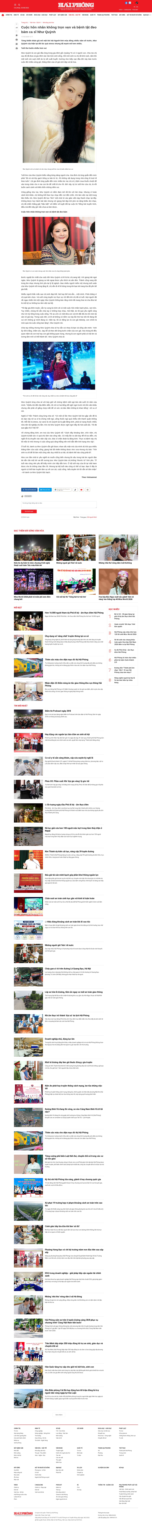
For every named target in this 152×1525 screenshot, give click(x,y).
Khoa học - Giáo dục (40, 15)
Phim (15, 1499)
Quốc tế (92, 15)
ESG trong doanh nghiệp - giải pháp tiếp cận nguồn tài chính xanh (73, 1274)
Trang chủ (24, 22)
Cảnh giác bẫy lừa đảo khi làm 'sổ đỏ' (62, 1226)
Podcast (135, 9)
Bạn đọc (146, 15)
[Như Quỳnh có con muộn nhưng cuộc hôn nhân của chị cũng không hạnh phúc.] (59, 241)
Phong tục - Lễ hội (40, 1470)
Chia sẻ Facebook (30, 489)
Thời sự (58, 1490)
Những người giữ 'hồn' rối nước (69, 563)
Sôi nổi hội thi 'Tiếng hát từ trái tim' (71, 597)
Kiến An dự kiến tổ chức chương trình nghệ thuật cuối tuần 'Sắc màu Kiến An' (32, 564)
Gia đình (16, 1470)
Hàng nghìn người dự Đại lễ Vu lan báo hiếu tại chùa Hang (124, 680)
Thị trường (38, 1435)
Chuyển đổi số (102, 1438)
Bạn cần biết (122, 1503)
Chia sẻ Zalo (46, 489)
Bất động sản (62, 15)
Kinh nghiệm (80, 1475)
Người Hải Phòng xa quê (42, 1477)
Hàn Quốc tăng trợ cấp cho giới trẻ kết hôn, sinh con (69, 1367)
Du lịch (79, 1467)
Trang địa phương (103, 15)
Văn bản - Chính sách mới (126, 1489)
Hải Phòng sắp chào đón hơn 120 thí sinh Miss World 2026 (125, 633)
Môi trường (59, 1435)
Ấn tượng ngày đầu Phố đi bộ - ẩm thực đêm (68, 804)
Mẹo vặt (16, 1479)
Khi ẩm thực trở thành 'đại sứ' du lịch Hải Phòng (67, 1015)
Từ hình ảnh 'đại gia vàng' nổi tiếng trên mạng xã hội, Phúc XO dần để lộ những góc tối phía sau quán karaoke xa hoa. (74, 786)
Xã (99, 1450)
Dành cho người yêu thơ (63, 1453)
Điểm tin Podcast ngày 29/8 (58, 711)
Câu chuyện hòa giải (125, 1496)
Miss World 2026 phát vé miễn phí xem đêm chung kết (32, 598)
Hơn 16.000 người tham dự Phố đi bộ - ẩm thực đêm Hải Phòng (74, 613)
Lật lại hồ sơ (17, 1497)
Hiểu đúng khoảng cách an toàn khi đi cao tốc (68, 921)
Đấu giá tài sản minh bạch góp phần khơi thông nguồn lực (71, 875)
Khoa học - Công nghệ (104, 1435)
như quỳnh (28, 496)
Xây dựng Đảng (18, 1433)
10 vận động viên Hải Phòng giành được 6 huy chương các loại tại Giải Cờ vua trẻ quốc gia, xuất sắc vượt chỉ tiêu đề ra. (73, 1184)
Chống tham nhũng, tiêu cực (127, 1435)
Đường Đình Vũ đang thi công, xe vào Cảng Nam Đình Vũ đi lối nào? (74, 1110)
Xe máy (79, 1490)
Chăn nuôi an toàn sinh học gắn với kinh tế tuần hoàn (69, 898)
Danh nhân (38, 1475)
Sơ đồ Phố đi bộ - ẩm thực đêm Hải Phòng (124, 651)
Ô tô (78, 1487)
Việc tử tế (59, 1438)
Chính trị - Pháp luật (40, 1487)
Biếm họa (59, 1462)
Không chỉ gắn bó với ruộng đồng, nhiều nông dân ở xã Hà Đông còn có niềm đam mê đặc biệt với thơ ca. (73, 1301)
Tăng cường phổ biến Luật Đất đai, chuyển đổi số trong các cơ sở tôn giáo (74, 1157)
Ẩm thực (16, 1477)
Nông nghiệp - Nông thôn (42, 1433)
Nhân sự (16, 1440)
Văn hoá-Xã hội (39, 1492)
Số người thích (92, 517)
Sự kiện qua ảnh (103, 1467)
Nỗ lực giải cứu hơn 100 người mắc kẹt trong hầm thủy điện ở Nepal (73, 829)
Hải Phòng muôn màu (20, 1494)
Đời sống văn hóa (48, 22)
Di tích (37, 1472)
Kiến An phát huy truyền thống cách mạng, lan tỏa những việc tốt (73, 1087)
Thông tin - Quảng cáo (106, 1485)
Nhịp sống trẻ (18, 1472)
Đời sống (122, 15)
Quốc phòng (17, 1443)
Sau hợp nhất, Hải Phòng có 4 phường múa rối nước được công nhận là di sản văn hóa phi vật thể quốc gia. (73, 950)
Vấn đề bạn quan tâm (125, 1498)
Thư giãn (58, 1460)
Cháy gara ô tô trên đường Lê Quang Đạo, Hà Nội (68, 968)
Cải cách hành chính (20, 1438)
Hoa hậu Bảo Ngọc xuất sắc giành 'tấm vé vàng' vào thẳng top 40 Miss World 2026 (116, 598)
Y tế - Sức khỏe (60, 1431)
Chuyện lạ (80, 1472)
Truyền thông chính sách (126, 1494)
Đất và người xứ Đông (134, 15)
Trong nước (122, 1453)
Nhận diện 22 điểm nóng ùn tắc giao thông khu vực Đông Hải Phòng (73, 684)
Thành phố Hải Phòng (125, 1450)
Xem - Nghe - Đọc (40, 1455)
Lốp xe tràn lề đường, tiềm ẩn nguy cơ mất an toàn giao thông (74, 992)
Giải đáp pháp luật (124, 1501)
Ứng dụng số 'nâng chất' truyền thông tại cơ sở (67, 636)
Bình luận (79, 1453)
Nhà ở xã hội (17, 1455)
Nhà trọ (16, 1457)
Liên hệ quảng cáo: (103, 1517)
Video (121, 9)
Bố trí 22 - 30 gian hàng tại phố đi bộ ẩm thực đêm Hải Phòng (124, 616)
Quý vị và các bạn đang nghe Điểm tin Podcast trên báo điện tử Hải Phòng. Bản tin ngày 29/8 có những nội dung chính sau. (73, 715)
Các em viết (59, 1457)
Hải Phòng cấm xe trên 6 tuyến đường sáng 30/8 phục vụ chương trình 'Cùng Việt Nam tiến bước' (71, 1321)
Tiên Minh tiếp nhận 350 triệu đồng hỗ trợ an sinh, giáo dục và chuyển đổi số (74, 1344)
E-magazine (127, 9)
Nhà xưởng (17, 1453)
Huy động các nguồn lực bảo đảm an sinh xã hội (67, 734)
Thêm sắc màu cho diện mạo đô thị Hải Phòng (66, 659)
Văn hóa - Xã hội (18, 1492)
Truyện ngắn (59, 1450)
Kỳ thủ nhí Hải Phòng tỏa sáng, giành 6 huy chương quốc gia (73, 1179)
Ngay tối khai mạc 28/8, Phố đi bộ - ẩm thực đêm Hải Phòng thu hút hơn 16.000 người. (72, 616)
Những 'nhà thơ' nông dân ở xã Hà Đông (115, 563)
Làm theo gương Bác (20, 1435)
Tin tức (16, 1431)
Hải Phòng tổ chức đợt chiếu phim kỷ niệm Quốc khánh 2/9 (125, 660)
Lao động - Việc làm (62, 1433)
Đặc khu (100, 1455)
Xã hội (22, 15)
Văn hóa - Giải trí (74, 15)
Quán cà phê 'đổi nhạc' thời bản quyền (124, 625)
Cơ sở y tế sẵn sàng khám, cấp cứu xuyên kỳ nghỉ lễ (69, 758)
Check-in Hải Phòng (62, 1494)
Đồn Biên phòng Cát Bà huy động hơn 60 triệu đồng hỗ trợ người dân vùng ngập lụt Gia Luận (72, 1391)
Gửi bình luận (29, 511)
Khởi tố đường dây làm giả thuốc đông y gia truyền (68, 1062)
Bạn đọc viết (59, 1470)
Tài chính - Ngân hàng (41, 1440)
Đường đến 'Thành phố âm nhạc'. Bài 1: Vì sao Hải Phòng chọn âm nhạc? (124, 670)
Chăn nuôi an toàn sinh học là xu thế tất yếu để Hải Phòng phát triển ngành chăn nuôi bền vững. (73, 903)
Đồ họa (121, 1467)
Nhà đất (16, 1450)
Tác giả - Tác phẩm (40, 1453)
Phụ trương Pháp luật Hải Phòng (128, 1486)
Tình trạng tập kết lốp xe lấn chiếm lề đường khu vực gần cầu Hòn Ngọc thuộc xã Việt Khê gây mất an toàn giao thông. (73, 997)
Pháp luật (52, 15)
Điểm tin (58, 1487)
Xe (78, 1485)
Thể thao (114, 15)
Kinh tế (16, 15)
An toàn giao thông (62, 1497)
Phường (100, 1453)
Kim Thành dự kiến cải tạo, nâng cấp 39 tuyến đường (69, 851)
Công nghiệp (39, 1431)
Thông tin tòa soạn (103, 1512)
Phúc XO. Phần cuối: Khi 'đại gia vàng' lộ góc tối (67, 781)
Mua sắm (16, 1475)
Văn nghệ (85, 15)
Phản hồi (58, 1472)
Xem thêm (59, 1415)
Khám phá (80, 1470)
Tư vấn (121, 1438)
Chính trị (9, 15)
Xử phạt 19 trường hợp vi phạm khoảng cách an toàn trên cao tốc (73, 1204)
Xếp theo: (76, 517)
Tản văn (58, 1455)
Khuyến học (101, 1433)
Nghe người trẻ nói (61, 1499)
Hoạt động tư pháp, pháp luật (128, 1491)
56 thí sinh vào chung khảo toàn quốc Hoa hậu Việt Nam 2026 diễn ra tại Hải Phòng (125, 642)
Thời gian (83, 517)
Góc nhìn (29, 15)
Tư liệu (79, 1455)
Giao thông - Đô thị (40, 1438)
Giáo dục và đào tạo (104, 1431)
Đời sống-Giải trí (60, 1492)
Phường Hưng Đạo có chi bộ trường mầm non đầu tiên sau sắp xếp (74, 1251)
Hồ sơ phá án (123, 1433)
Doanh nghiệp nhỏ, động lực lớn (59, 1039)
